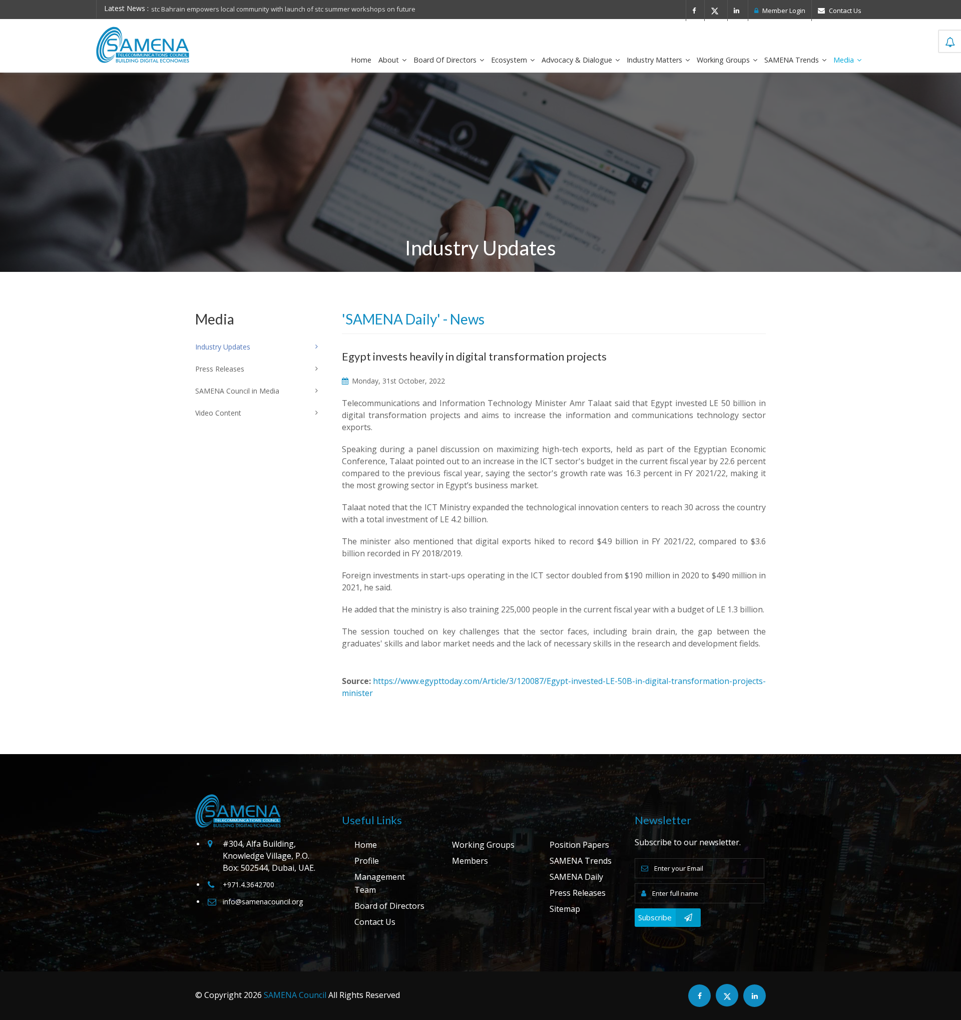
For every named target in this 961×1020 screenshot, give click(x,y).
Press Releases (578, 892)
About (389, 60)
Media (844, 60)
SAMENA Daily (576, 876)
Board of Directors (445, 60)
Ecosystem (510, 60)
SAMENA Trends (792, 60)
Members (470, 860)
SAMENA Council (295, 994)
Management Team (379, 883)
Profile (366, 860)
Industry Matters (655, 60)
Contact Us (844, 10)
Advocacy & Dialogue (578, 60)
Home (361, 60)
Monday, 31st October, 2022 (397, 381)
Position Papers (579, 844)
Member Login (783, 10)
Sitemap (565, 908)
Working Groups (724, 60)
